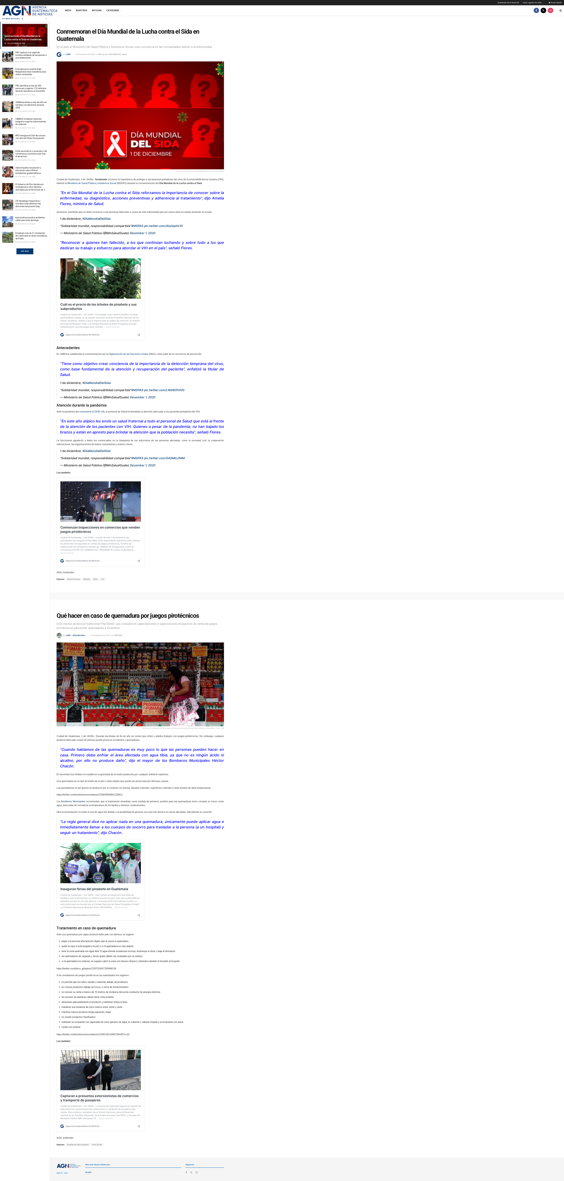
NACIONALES (115, 54)
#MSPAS (137, 226)
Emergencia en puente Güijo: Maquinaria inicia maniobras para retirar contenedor (30, 72)
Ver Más (25, 251)
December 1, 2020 (142, 233)
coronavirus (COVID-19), (92, 411)
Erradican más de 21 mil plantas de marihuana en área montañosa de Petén (31, 236)
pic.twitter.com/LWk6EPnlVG (164, 390)
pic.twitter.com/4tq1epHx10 (163, 226)
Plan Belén (97, 1145)
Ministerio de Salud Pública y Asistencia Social (91, 183)
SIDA (95, 579)
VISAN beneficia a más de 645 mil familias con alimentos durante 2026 (30, 105)
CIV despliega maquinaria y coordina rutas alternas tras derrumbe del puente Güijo (28, 203)
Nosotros (81, 10)
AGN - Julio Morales (75, 635)
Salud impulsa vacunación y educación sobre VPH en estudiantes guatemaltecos (28, 170)
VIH (102, 579)
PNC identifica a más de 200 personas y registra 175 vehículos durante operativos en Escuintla (30, 88)
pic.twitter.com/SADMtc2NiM (164, 458)
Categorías (112, 10)
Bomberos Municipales (73, 801)
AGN (68, 54)
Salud (124, 54)
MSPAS (87, 579)
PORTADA (118, 635)
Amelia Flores (73, 579)
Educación (103, 54)
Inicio (68, 10)
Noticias (97, 10)
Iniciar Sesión (556, 3)
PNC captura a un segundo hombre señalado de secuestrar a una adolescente (31, 55)
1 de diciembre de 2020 (85, 54)
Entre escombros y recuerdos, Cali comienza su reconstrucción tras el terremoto (31, 154)
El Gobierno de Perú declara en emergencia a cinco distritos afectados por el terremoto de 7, (30, 187)
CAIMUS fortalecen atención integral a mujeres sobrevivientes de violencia (30, 121)
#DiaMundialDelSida (96, 218)
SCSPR (88, 1172)
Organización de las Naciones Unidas (128, 354)
